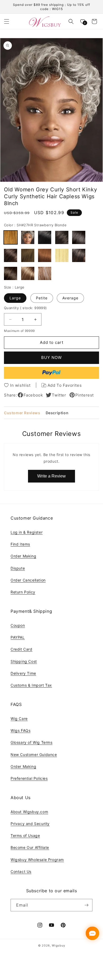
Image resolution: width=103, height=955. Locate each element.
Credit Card (21, 649)
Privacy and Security (30, 823)
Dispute (18, 568)
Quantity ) (25, 308)
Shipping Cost (24, 661)
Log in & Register (27, 532)
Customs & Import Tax (31, 685)
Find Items (20, 544)
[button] (6, 21)
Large (15, 298)
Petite (42, 298)
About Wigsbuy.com (29, 811)
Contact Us (21, 871)
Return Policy (23, 592)
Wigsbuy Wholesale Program (37, 859)
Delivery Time (23, 673)
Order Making (23, 556)
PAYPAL (18, 637)
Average (70, 298)
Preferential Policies (29, 778)
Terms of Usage (25, 835)
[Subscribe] (86, 905)
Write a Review (51, 476)
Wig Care (19, 718)
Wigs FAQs (20, 730)
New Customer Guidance (34, 754)
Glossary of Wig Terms (32, 742)
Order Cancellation (28, 580)
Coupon (18, 625)
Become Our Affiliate (30, 847)
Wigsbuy (58, 945)
